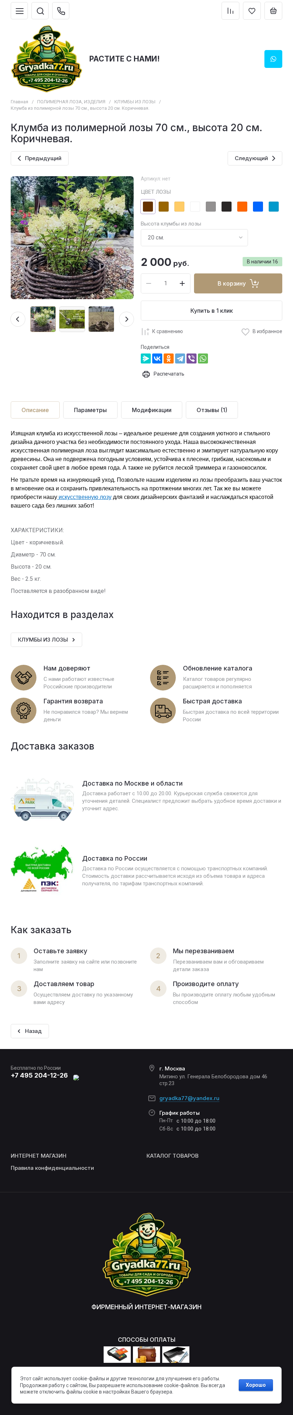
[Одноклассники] (169, 358)
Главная (19, 101)
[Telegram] (180, 358)
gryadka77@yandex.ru (189, 1098)
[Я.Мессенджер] (146, 358)
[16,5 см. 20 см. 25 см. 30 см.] (194, 237)
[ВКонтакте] (157, 358)
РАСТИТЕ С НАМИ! (124, 58)
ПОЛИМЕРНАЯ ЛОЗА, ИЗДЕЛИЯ (71, 101)
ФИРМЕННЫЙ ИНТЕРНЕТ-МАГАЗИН (146, 1307)
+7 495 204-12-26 (39, 1075)
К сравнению (167, 331)
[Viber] (192, 358)
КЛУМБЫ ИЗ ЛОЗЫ (134, 101)
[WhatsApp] (203, 358)
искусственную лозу (84, 497)
